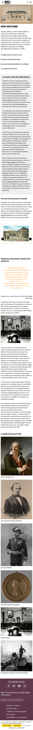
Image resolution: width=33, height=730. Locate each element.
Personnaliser (27, 725)
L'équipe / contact (13, 705)
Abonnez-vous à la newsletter (12, 700)
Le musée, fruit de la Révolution (11, 55)
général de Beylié (13, 182)
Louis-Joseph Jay (7, 100)
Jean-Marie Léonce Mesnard (11, 521)
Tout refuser (17, 725)
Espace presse (11, 708)
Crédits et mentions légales (16, 711)
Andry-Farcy (5, 638)
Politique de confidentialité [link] (17, 728)
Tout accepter (7, 725)
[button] (1, 344)
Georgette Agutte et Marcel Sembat (14, 673)
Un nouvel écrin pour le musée (10, 59)
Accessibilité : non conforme (16, 717)
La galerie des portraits (9, 68)
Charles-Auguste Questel (10, 605)
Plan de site (10, 714)
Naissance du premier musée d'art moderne (15, 64)
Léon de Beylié (6, 568)
